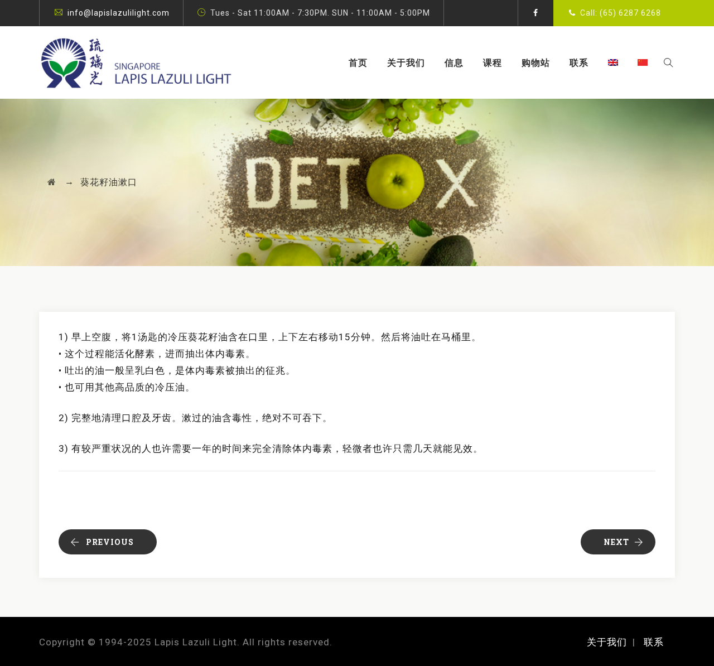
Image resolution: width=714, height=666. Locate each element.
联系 (579, 62)
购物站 (536, 62)
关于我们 (406, 62)
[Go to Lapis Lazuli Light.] (51, 182)
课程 (492, 62)
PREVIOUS (110, 542)
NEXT (616, 542)
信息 (454, 62)
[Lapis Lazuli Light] (136, 62)
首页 (358, 62)
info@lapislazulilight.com (118, 12)
